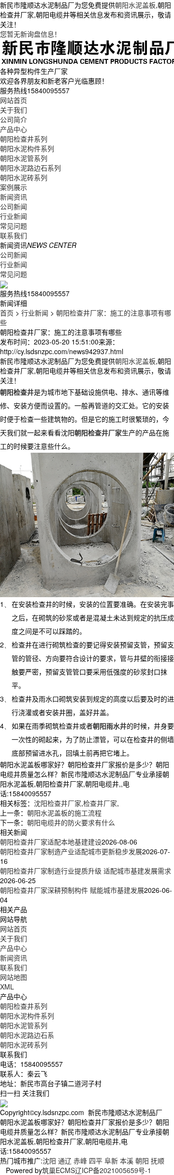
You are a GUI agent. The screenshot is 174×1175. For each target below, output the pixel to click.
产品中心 (13, 129)
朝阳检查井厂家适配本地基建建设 (51, 841)
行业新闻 (13, 216)
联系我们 (13, 235)
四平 (95, 1160)
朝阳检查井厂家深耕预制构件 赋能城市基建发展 (72, 890)
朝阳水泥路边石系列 (30, 167)
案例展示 (13, 187)
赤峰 (80, 1160)
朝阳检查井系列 (23, 138)
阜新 (111, 1160)
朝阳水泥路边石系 (27, 1035)
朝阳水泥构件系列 (27, 148)
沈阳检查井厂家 (57, 803)
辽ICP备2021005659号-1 (113, 1170)
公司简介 (13, 119)
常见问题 (13, 225)
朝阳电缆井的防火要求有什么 (71, 822)
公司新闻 (13, 206)
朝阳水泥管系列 (23, 158)
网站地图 (13, 977)
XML (7, 986)
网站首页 (13, 100)
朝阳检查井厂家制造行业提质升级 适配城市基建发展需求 (85, 870)
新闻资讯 (13, 196)
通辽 (65, 1160)
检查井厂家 (100, 803)
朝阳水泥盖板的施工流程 (64, 812)
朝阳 (142, 1160)
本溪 (126, 1160)
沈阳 (49, 1160)
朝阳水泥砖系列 (23, 177)
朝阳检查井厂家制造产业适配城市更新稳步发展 (71, 851)
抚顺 (157, 1160)
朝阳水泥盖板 (135, 5)
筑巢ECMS (58, 1170)
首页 (7, 312)
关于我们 (13, 110)
